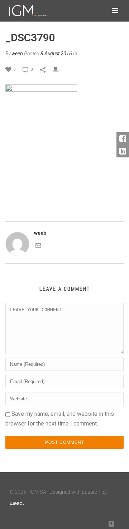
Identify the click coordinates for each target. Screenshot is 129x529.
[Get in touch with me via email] (38, 245)
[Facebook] (122, 138)
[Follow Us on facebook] (111, 524)
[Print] (59, 69)
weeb (17, 53)
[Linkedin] (122, 151)
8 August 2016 (56, 53)
